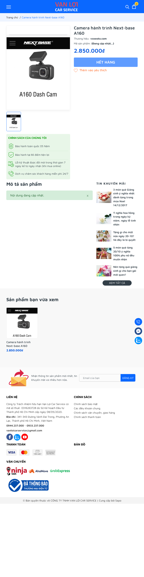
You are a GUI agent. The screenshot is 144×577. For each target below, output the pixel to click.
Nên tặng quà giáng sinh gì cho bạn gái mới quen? (125, 270)
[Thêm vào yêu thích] (90, 70)
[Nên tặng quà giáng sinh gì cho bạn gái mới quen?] (103, 270)
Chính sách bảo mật (86, 404)
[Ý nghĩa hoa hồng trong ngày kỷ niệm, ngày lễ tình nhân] (103, 218)
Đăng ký (128, 377)
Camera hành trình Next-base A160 (18, 344)
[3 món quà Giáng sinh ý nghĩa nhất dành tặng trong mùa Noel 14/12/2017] (103, 197)
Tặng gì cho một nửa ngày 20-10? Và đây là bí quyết (124, 236)
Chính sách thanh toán (87, 416)
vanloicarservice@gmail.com (24, 430)
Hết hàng (105, 62)
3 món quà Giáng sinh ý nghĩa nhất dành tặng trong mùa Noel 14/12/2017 (123, 197)
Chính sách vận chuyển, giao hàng (94, 412)
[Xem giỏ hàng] (134, 6)
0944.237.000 (15, 425)
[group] (38, 67)
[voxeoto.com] (66, 6)
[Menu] (8, 7)
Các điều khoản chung (87, 408)
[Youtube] (24, 437)
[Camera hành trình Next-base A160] (22, 323)
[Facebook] (9, 437)
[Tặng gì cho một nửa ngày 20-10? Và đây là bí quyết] (103, 236)
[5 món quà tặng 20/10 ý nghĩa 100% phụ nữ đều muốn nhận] (103, 253)
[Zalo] (17, 437)
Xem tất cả (117, 282)
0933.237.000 (35, 425)
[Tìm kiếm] (127, 7)
